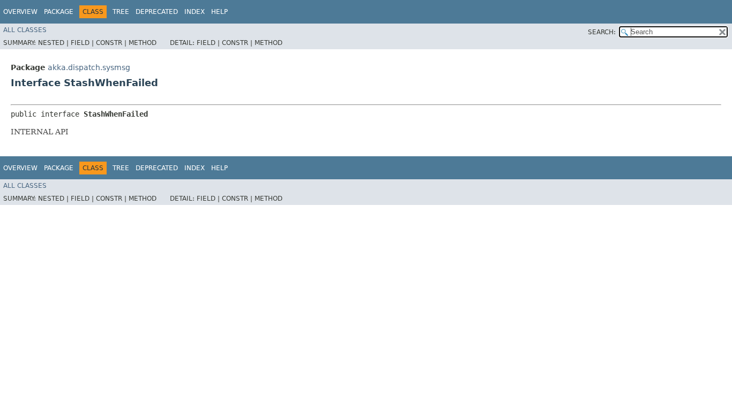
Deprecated (157, 12)
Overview (20, 12)
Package (58, 12)
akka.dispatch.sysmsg (89, 67)
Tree (121, 12)
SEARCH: (602, 32)
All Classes (25, 30)
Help (219, 12)
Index (194, 12)
